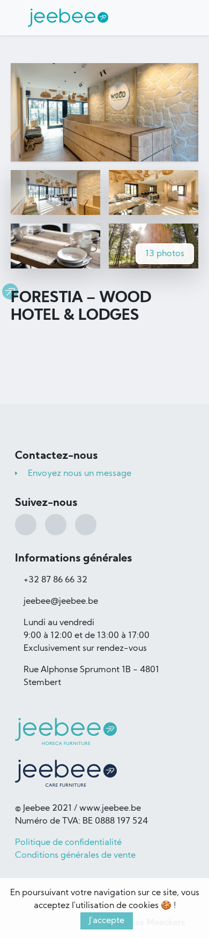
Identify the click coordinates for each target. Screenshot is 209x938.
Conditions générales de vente (75, 855)
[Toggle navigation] (170, 17)
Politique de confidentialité (68, 843)
